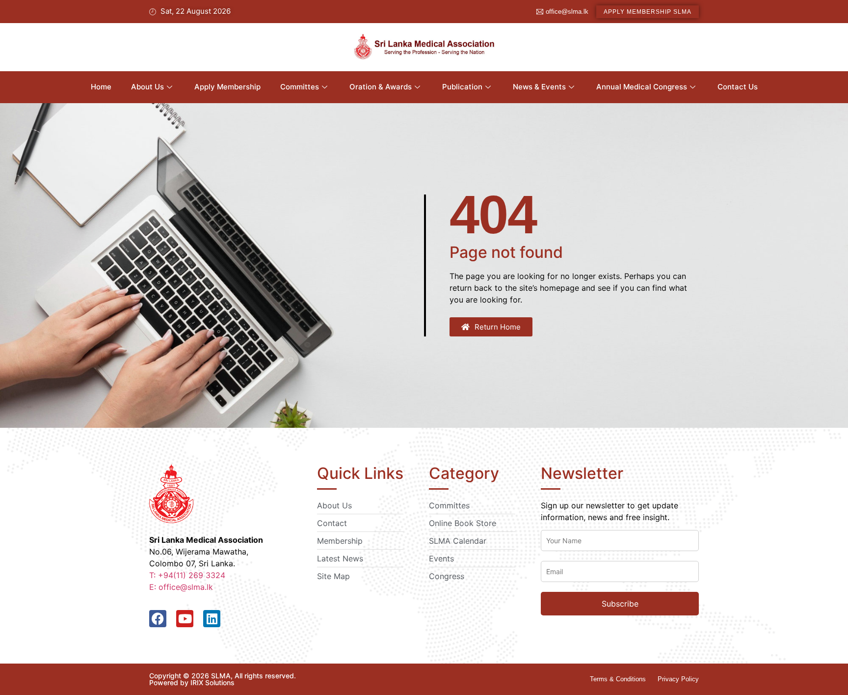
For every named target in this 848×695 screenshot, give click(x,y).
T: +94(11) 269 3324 (187, 575)
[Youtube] (184, 618)
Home (101, 86)
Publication (462, 86)
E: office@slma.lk (181, 587)
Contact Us (737, 86)
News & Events (539, 86)
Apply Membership (227, 86)
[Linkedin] (211, 618)
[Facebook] (157, 618)
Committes (299, 86)
